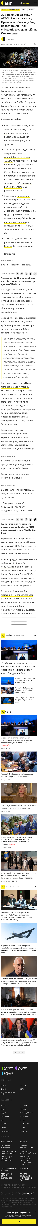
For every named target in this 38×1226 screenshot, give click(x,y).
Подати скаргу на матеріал (9, 1169)
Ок (19, 1221)
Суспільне (10, 39)
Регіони (23, 1109)
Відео (3, 1089)
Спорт (22, 1127)
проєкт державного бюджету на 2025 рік (19, 129)
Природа (5, 1127)
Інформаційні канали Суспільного (7, 1159)
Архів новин (6, 1142)
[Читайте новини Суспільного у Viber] (24, 1193)
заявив (17, 293)
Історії (4, 1124)
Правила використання (26, 1147)
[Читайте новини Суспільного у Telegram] (28, 1193)
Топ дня (31, 9)
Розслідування (26, 1113)
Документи (25, 1168)
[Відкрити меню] (36, 3)
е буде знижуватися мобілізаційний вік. (19, 229)
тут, (13, 109)
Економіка (24, 1116)
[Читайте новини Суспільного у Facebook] (7, 1193)
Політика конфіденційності (28, 1152)
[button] (17, 274)
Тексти (23, 1085)
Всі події (9, 254)
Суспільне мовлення (5, 1147)
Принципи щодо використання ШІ (9, 1152)
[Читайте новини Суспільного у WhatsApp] (32, 1193)
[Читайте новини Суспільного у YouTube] (19, 1193)
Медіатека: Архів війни (8, 1094)
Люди (22, 1120)
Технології (24, 1124)
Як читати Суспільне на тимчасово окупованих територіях (25, 1161)
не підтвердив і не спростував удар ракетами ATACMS (17, 595)
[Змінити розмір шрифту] (35, 44)
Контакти (24, 1142)
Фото (22, 1089)
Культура (5, 1131)
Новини (23, 1131)
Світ (3, 1120)
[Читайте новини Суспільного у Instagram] (15, 1193)
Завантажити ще (19, 623)
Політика (5, 1116)
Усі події (5, 1105)
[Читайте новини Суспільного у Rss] (2, 1193)
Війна (3, 1085)
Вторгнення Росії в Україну (10, 9)
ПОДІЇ (23, 9)
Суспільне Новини (21, 113)
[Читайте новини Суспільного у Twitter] (11, 1193)
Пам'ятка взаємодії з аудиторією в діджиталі (26, 1177)
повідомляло (8, 566)
